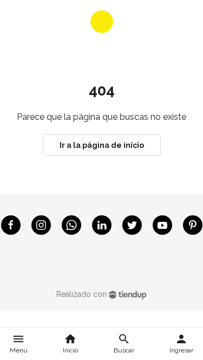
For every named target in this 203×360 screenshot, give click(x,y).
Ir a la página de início (102, 145)
